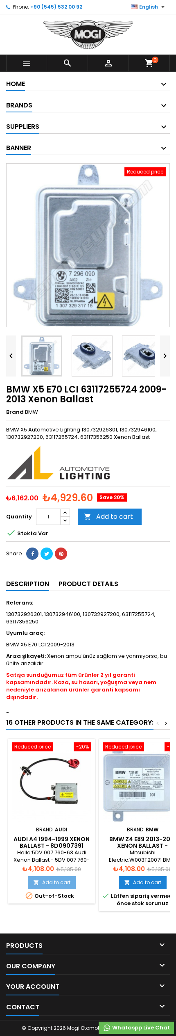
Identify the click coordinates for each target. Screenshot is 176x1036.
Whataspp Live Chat (140, 1027)
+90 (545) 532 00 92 (56, 6)
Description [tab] (27, 584)
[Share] (32, 554)
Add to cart (108, 516)
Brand (15, 412)
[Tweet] (47, 554)
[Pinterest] (61, 554)
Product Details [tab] (88, 584)
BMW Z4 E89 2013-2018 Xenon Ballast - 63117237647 (142, 845)
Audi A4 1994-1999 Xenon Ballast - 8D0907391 (52, 842)
